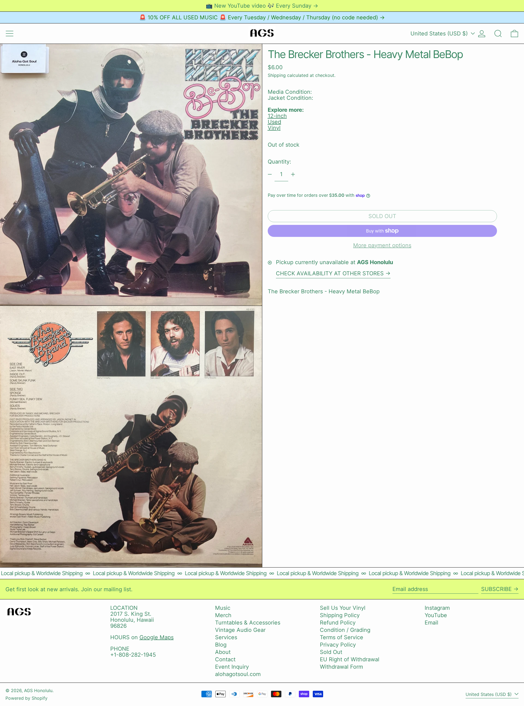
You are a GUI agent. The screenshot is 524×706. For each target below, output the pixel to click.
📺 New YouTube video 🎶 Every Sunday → (262, 5)
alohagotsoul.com (238, 674)
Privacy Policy (338, 644)
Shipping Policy (340, 615)
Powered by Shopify (26, 698)
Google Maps (156, 637)
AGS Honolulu (38, 690)
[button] (498, 33)
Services (226, 637)
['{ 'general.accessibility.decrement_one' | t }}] (270, 174)
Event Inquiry (232, 666)
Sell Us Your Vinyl (342, 608)
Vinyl (274, 128)
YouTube (436, 615)
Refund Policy (338, 622)
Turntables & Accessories (247, 622)
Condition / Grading (345, 630)
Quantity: (279, 161)
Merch (223, 615)
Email (431, 623)
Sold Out (331, 652)
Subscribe (496, 589)
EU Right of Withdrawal (349, 659)
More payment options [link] (382, 245)
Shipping (277, 75)
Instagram (437, 608)
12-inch (277, 116)
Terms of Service (341, 637)
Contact (225, 659)
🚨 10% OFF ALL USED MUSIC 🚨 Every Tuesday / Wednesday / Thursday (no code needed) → (262, 17)
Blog (221, 644)
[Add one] (293, 174)
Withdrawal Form (341, 666)
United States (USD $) (439, 33)
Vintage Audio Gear (240, 630)
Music (222, 608)
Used (274, 122)
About (223, 652)
